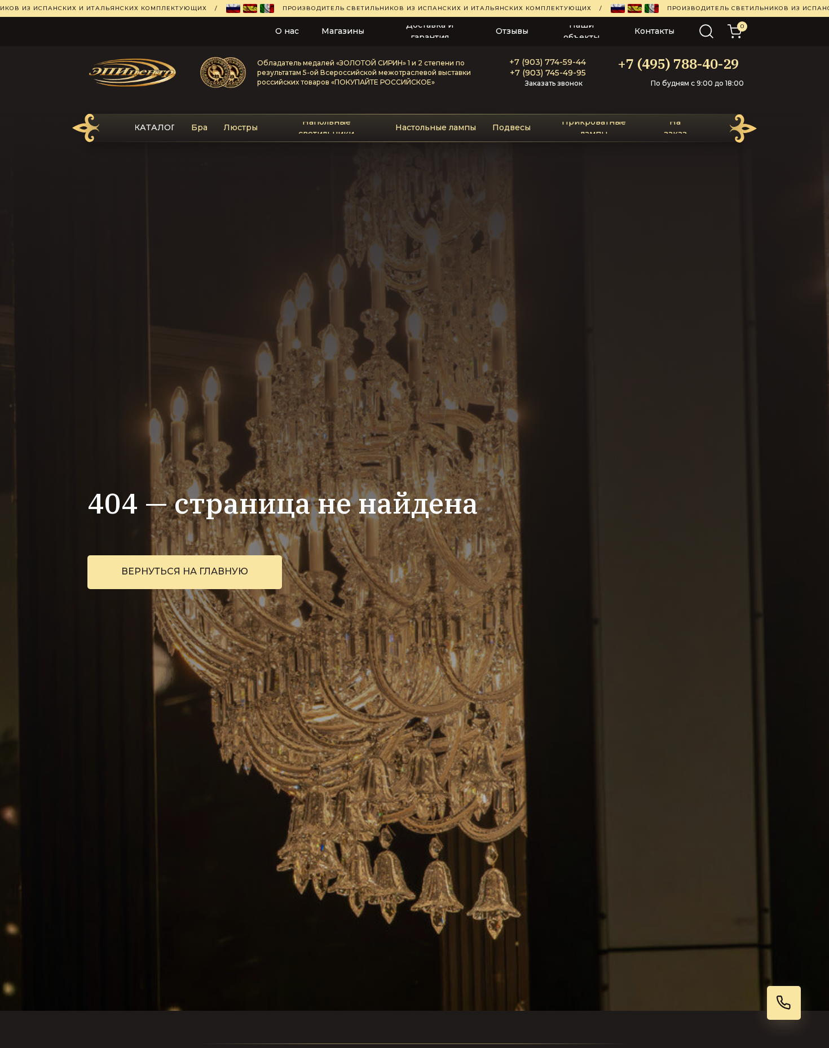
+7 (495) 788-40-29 (678, 64)
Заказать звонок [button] (554, 83)
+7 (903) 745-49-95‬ (548, 73)
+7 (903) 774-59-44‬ (547, 62)
